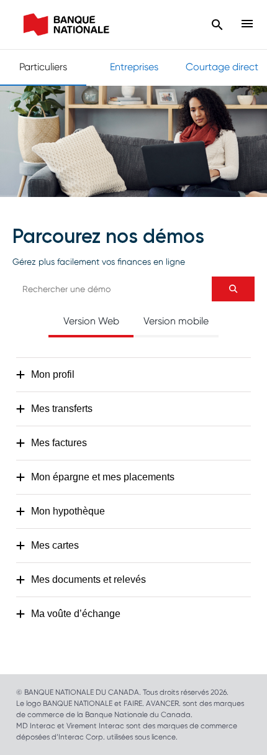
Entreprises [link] (134, 67)
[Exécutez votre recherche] (217, 24)
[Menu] (245, 25)
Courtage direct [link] (222, 67)
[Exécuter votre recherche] (233, 289)
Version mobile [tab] (176, 321)
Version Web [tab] (91, 321)
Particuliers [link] (43, 67)
